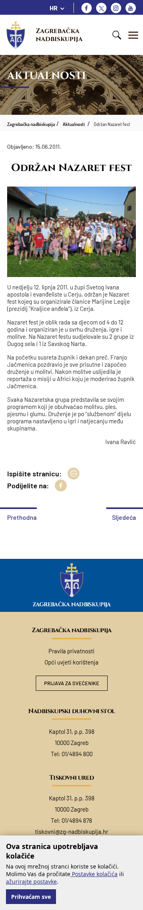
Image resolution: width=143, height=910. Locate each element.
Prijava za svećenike (71, 683)
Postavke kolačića (94, 874)
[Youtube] (131, 8)
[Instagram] (116, 8)
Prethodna (22, 517)
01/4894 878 (77, 820)
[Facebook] (86, 8)
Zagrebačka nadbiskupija (59, 34)
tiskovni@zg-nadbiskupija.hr (71, 831)
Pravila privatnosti (71, 650)
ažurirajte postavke (31, 881)
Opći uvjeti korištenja (71, 662)
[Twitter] (101, 8)
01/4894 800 (77, 753)
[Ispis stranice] (73, 474)
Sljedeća (124, 517)
